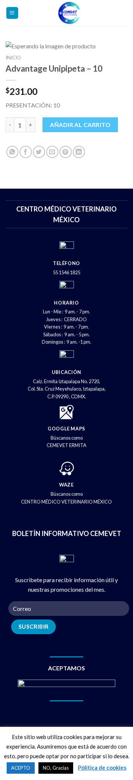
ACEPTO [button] (20, 768)
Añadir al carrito (80, 124)
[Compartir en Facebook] (26, 152)
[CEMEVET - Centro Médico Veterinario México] (69, 13)
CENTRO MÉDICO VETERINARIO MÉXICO (66, 502)
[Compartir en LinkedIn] (79, 152)
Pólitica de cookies (102, 767)
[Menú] (12, 13)
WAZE (66, 485)
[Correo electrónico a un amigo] (52, 152)
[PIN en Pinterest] (65, 152)
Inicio (13, 58)
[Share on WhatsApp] (12, 152)
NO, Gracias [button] (56, 768)
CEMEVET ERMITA (66, 445)
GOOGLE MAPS (66, 429)
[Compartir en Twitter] (39, 152)
